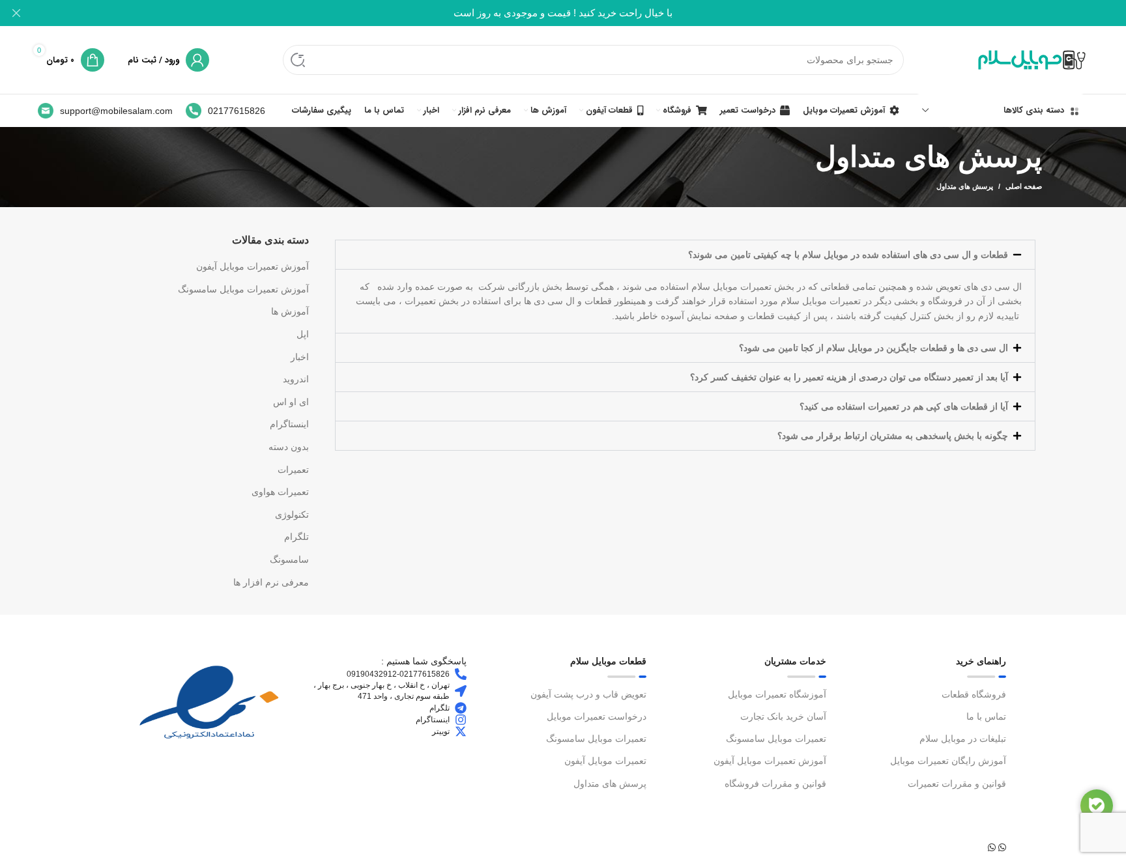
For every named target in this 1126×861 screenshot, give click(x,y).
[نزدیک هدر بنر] (16, 13)
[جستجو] (298, 60)
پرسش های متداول (609, 783)
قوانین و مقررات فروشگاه (775, 783)
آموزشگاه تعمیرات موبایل (777, 694)
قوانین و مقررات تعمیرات (957, 783)
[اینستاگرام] (461, 720)
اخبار (300, 357)
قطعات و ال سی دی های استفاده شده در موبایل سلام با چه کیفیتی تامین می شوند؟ (848, 254)
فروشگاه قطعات (974, 694)
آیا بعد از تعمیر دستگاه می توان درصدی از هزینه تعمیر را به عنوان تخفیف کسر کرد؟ (849, 377)
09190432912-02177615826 (398, 674)
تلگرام (296, 536)
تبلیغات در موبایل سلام (962, 738)
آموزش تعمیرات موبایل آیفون (252, 266)
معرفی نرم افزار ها (271, 582)
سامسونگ (289, 559)
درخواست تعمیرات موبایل (596, 716)
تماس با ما (986, 716)
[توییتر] (461, 731)
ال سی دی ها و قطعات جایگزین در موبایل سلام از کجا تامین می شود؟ (873, 348)
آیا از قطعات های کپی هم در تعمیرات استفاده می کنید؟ (904, 406)
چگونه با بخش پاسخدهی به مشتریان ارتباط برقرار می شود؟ (892, 435)
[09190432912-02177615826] (461, 674)
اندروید (296, 379)
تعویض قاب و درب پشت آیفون (588, 694)
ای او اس (291, 402)
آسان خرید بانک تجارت (783, 716)
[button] (685, 254)
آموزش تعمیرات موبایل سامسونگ (243, 289)
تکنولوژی (292, 514)
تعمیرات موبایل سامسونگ (776, 738)
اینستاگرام (289, 424)
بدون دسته (288, 447)
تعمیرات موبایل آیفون (605, 760)
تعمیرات (293, 469)
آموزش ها (290, 311)
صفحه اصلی (1023, 186)
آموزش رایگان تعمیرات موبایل (948, 760)
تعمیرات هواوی (280, 492)
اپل (302, 334)
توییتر (441, 731)
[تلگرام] (461, 708)
